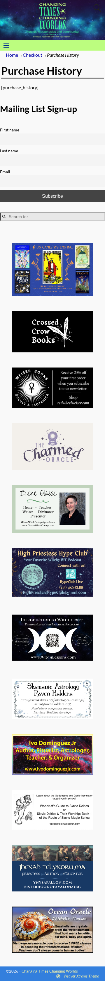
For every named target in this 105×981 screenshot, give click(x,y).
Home (12, 55)
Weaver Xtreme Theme (81, 976)
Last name (9, 150)
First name (9, 129)
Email (5, 171)
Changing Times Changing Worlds (50, 971)
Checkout (32, 55)
